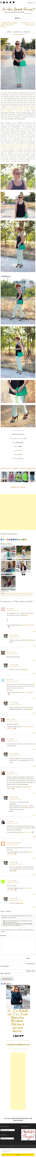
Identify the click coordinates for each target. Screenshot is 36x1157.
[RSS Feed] (25, 539)
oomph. (9, 821)
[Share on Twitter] (3, 539)
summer (30, 595)
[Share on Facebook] (1, 539)
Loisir (1, 595)
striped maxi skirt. (26, 832)
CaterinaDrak (10, 881)
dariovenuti (10, 652)
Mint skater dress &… (8, 558)
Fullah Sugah (14, 593)
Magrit (5, 595)
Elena (8, 679)
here (20, 925)
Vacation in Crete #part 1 (27, 692)
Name (28, 958)
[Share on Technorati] (23, 539)
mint (9, 595)
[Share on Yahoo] (19, 539)
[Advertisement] (18, 512)
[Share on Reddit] (21, 539)
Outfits (7, 591)
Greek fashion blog (24, 593)
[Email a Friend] (5, 539)
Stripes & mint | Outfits (8, 588)
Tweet (2, 537)
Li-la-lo (31, 593)
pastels (12, 595)
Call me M (12, 635)
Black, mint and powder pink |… (23, 572)
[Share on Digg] (11, 539)
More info (7, 1151)
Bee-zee (9, 772)
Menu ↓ (18, 18)
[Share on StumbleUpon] (17, 539)
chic (10, 593)
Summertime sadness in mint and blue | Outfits (8, 24)
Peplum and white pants (27, 625)
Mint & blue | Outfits (8, 573)
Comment (3, 935)
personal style (18, 595)
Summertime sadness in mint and (23, 557)
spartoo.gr (19, 450)
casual (6, 593)
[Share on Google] (13, 539)
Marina (9, 608)
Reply (34, 631)
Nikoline (9, 739)
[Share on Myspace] (15, 539)
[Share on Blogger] (7, 539)
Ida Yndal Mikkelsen (12, 843)
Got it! (18, 1154)
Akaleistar (9, 719)
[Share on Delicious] (9, 539)
